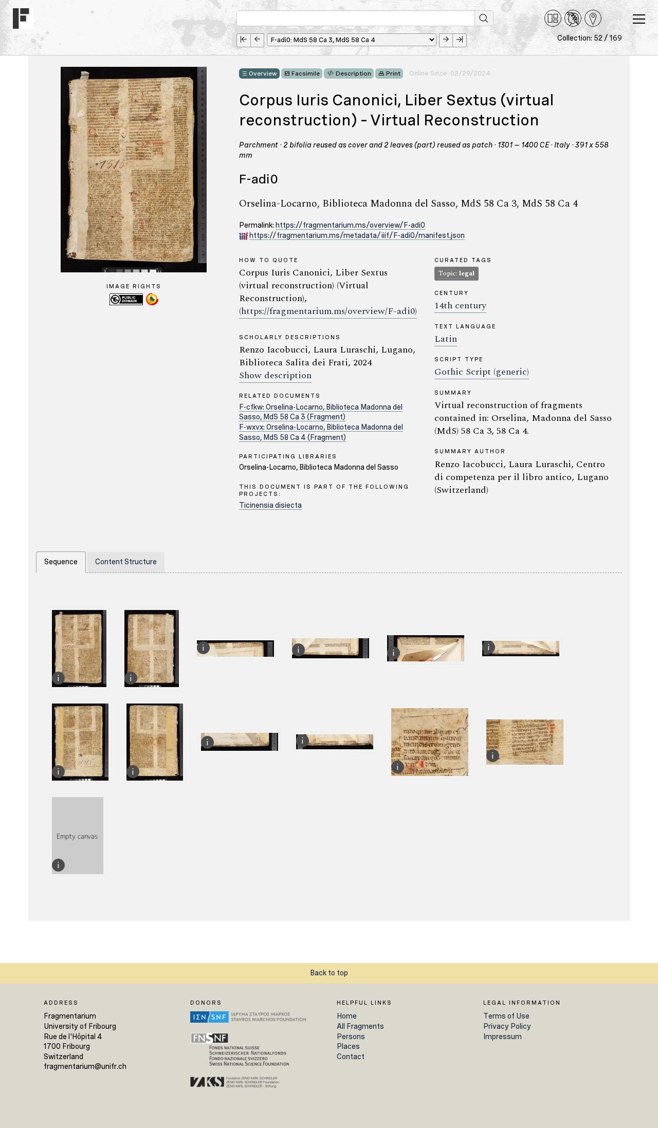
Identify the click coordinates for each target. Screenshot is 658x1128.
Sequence (61, 562)
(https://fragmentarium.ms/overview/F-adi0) (328, 311)
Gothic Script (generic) (481, 372)
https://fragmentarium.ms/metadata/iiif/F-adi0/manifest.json (357, 235)
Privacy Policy (507, 1026)
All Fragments (360, 1026)
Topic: (456, 273)
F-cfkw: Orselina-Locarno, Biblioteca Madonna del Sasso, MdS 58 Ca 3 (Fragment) (321, 412)
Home (347, 1016)
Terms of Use (506, 1016)
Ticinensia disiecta (270, 505)
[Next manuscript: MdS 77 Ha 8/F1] (446, 40)
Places (348, 1046)
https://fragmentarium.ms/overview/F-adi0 (350, 225)
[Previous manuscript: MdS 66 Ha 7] (257, 40)
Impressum (502, 1036)
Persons (351, 1036)
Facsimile (305, 73)
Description (353, 73)
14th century (460, 305)
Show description (275, 375)
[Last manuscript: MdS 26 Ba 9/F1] (460, 40)
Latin (445, 339)
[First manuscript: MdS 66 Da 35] (243, 40)
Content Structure (126, 562)
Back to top (329, 973)
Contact (350, 1056)
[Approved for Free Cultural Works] (152, 304)
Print (393, 73)
